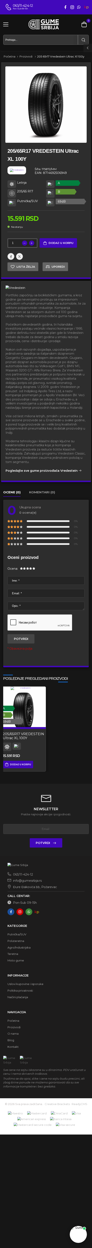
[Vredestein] (21, 172)
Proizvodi (26, 56)
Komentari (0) (42, 492)
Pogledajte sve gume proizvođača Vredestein (42, 471)
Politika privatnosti (20, 990)
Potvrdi (21, 639)
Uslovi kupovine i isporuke (25, 984)
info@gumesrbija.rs (27, 881)
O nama (13, 1033)
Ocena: (12, 569)
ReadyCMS (79, 1104)
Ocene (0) (12, 492)
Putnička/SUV (16, 934)
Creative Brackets (57, 1104)
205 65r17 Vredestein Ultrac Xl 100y (60, 56)
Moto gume (15, 960)
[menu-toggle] (5, 24)
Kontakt (13, 1046)
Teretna (12, 954)
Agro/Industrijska (19, 947)
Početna (9, 56)
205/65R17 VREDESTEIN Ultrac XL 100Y (23, 736)
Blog (10, 1040)
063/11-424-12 (22, 874)
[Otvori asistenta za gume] (78, 1234)
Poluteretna (15, 941)
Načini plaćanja (17, 997)
